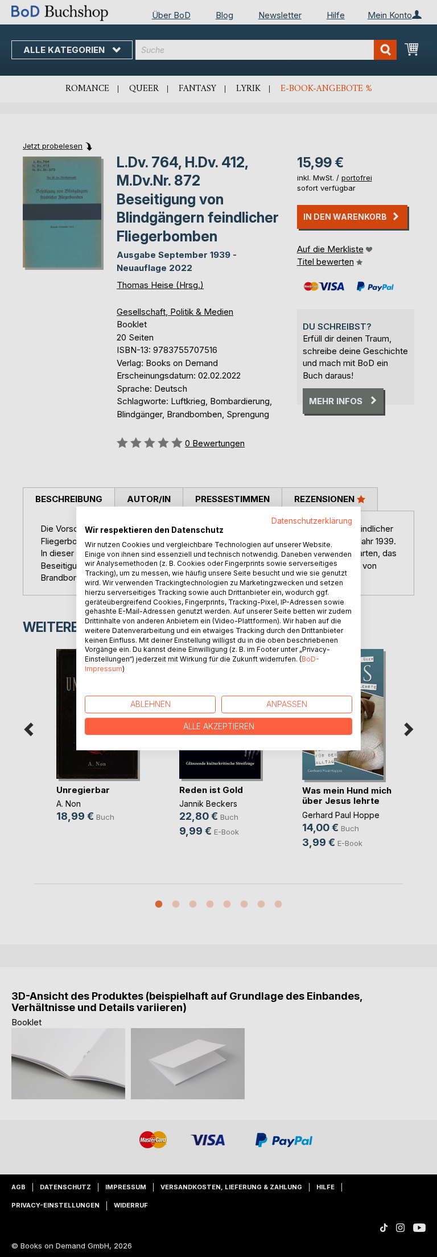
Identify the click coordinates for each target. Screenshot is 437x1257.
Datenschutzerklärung (311, 520)
